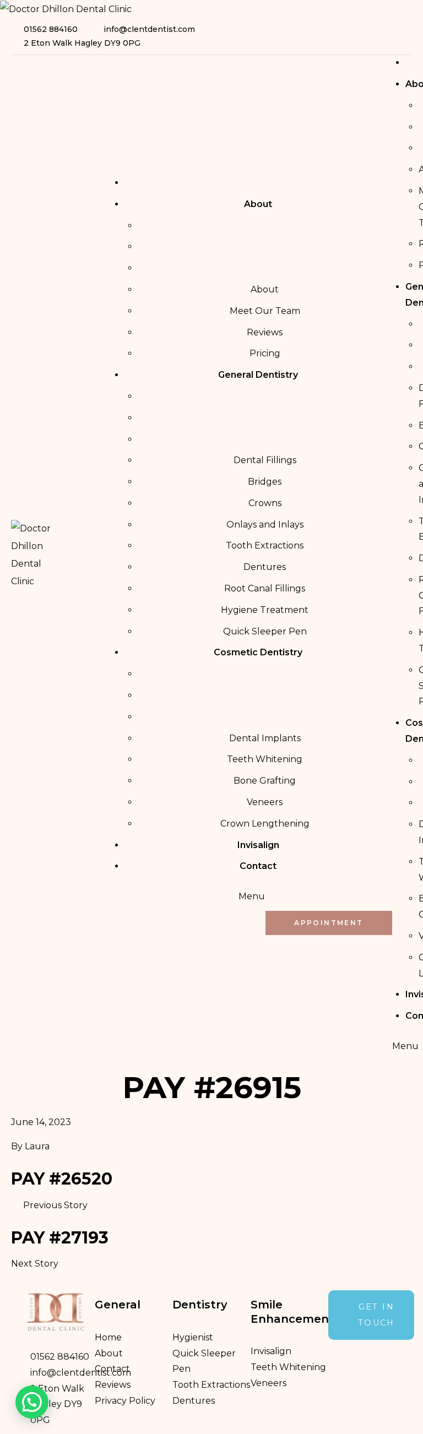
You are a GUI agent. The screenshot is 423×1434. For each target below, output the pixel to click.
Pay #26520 (61, 1179)
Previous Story (55, 1205)
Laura (37, 1146)
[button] (31, 1402)
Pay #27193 (60, 1237)
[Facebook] (388, 36)
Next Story (34, 1263)
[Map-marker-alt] (405, 36)
